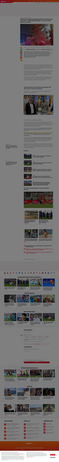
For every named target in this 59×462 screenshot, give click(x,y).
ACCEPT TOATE (53, 454)
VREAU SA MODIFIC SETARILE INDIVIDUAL (53, 457)
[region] (29, 456)
